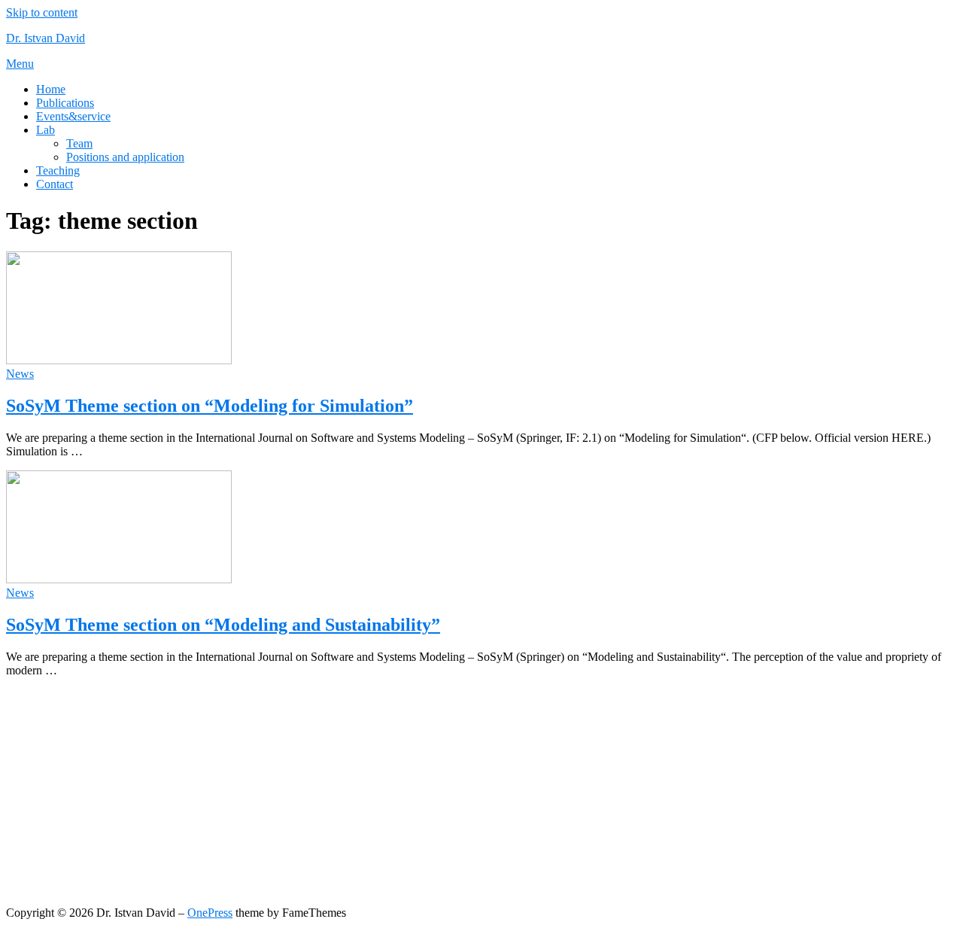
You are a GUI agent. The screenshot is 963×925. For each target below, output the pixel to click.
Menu (20, 63)
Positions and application (125, 157)
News (20, 373)
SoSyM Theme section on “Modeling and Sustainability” (223, 624)
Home (50, 89)
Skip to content (41, 12)
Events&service (73, 116)
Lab (45, 129)
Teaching (58, 170)
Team (79, 143)
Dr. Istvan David (45, 38)
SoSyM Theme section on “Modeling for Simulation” (209, 405)
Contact (54, 184)
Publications (65, 102)
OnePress (209, 912)
